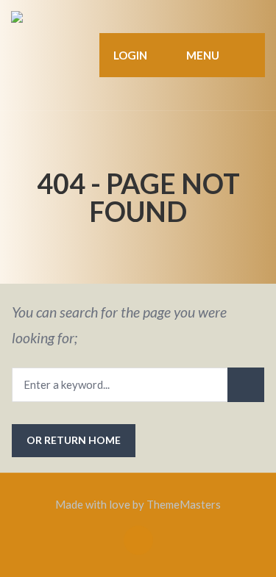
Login (130, 55)
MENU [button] (201, 55)
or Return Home (73, 440)
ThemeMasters (183, 504)
